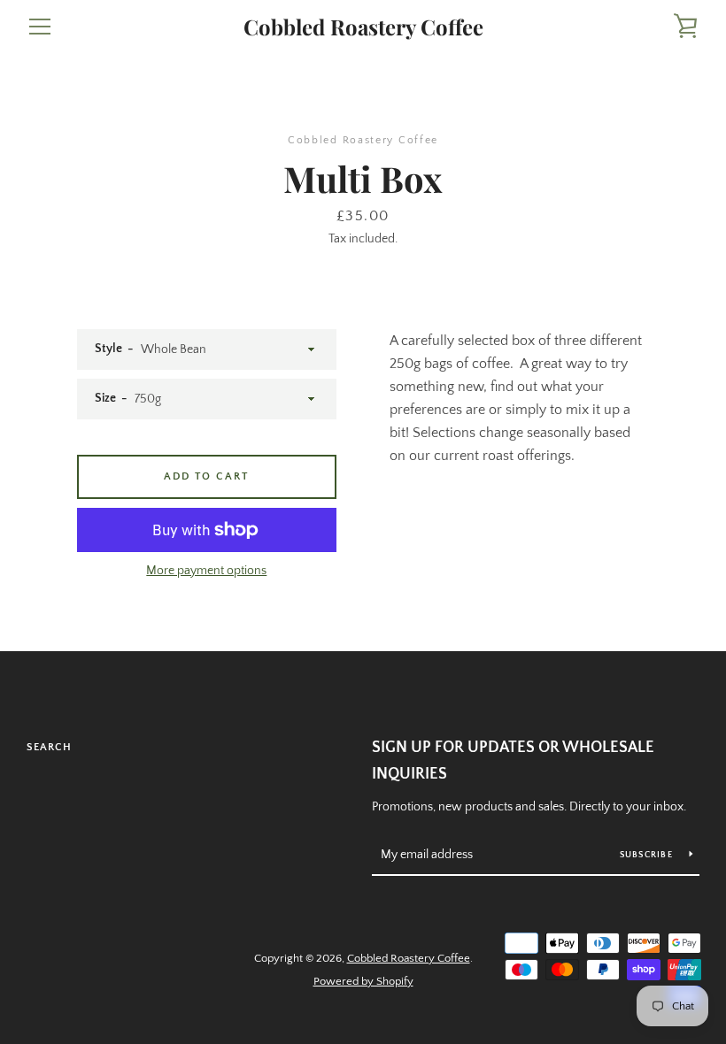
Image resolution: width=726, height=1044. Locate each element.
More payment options (206, 571)
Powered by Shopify (363, 981)
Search (49, 747)
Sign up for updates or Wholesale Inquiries (513, 761)
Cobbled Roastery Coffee (363, 27)
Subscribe (648, 855)
